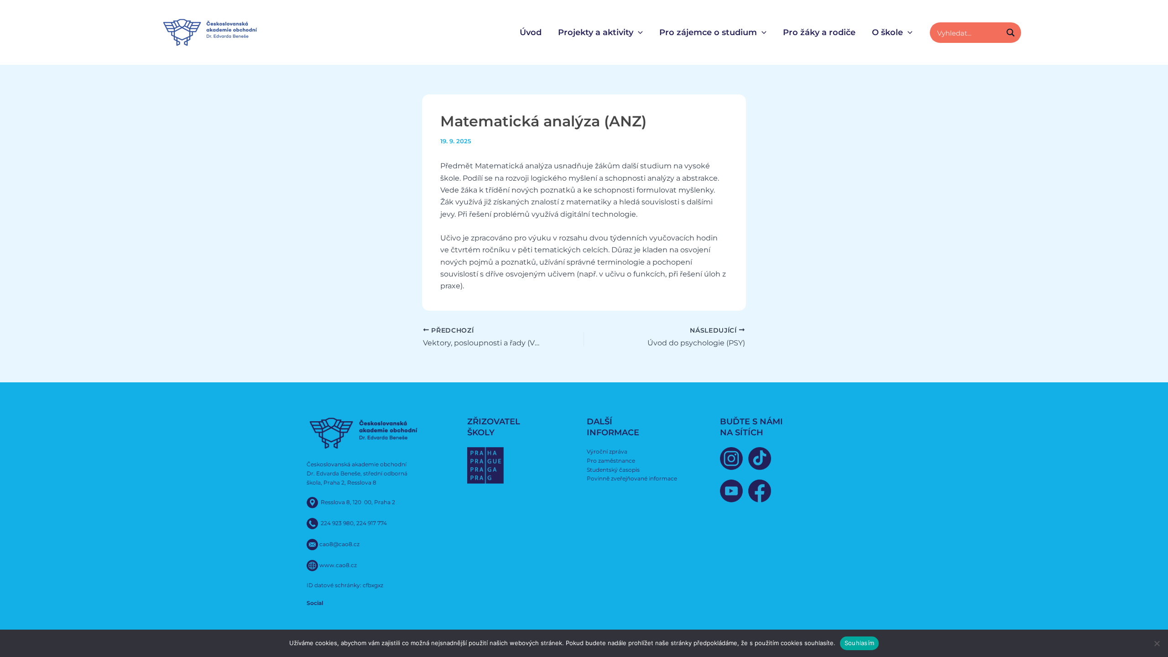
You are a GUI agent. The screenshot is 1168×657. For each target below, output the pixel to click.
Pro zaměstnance (611, 460)
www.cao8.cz (338, 564)
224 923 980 (337, 522)
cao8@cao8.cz (339, 543)
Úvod (531, 32)
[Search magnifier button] (1011, 33)
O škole (887, 32)
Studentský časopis (613, 469)
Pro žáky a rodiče (819, 32)
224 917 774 (371, 522)
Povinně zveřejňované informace (632, 478)
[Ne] (1156, 643)
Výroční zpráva (607, 451)
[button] (638, 32)
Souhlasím (859, 643)
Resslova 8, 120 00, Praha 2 (358, 501)
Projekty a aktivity (595, 32)
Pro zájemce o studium (708, 32)
